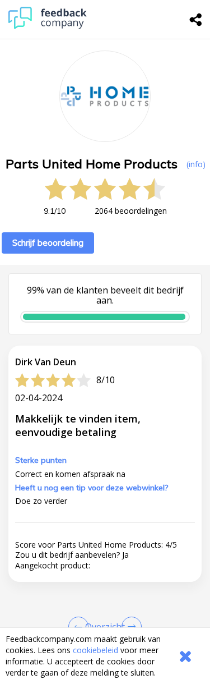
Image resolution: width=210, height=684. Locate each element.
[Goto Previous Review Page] (80, 627)
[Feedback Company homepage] (47, 26)
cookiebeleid (95, 650)
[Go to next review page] (129, 627)
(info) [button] (196, 164)
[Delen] (196, 20)
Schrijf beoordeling (47, 242)
